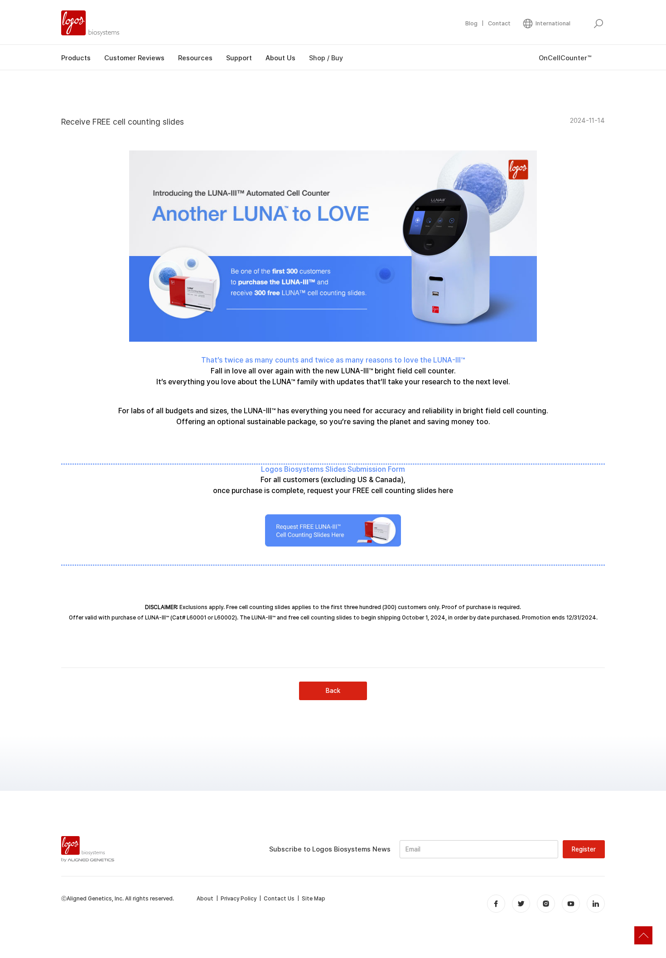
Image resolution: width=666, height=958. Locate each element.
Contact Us (279, 898)
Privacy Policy (238, 898)
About (205, 898)
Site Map (313, 898)
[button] (546, 23)
